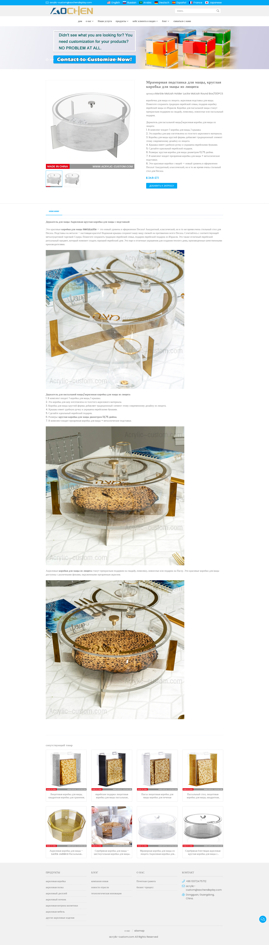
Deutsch (164, 2)
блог (164, 21)
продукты (121, 21)
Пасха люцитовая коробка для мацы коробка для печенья (157, 796)
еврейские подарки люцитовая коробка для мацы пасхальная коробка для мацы (111, 796)
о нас (88, 21)
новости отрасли (100, 887)
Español (181, 2)
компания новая (99, 881)
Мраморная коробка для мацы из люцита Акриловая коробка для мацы (157, 852)
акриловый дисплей (56, 893)
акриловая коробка (56, 881)
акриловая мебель (55, 911)
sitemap (139, 931)
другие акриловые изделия (60, 918)
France (197, 2)
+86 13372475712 (196, 881)
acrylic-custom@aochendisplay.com (71, 2)
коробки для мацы (118, 59)
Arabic (148, 2)
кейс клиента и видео (144, 21)
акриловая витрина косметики (62, 905)
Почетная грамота (146, 881)
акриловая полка (55, 887)
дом (80, 21)
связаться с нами (182, 21)
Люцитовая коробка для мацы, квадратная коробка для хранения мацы (66, 796)
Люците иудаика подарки (89, 59)
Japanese (216, 2)
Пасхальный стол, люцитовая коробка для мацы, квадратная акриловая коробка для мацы (203, 796)
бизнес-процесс (145, 887)
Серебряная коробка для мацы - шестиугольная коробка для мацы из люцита (112, 852)
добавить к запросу (161, 185)
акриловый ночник (56, 899)
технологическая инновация (106, 893)
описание (54, 211)
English (115, 2)
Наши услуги (105, 21)
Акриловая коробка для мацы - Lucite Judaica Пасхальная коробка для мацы (66, 852)
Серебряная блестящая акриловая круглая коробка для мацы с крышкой (202, 852)
